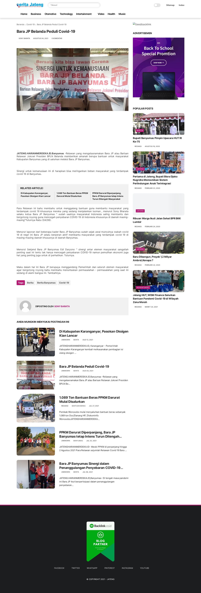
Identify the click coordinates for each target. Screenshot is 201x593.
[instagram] (178, 14)
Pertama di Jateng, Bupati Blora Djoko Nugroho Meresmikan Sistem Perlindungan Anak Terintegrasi (155, 180)
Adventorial (143, 288)
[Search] (97, 5)
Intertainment (84, 13)
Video (101, 13)
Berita (30, 282)
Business (36, 13)
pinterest (109, 568)
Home (24, 13)
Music (122, 13)
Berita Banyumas (46, 282)
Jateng (140, 169)
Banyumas (78, 441)
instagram (127, 568)
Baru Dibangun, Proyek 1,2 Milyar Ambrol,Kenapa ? (152, 258)
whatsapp (92, 568)
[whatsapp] (169, 14)
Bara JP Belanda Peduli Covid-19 (84, 366)
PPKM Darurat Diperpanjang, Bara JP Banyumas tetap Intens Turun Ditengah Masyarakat (107, 196)
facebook (59, 568)
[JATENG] (30, 6)
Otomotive (50, 13)
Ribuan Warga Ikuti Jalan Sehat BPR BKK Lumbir (157, 220)
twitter (76, 568)
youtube (144, 568)
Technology (66, 13)
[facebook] (159, 14)
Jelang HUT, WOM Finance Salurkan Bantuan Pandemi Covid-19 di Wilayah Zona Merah (155, 299)
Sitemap (170, 5)
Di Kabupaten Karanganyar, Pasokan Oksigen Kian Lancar (36, 194)
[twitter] (164, 14)
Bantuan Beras (78, 406)
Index (181, 5)
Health (111, 13)
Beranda (20, 24)
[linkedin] (42, 290)
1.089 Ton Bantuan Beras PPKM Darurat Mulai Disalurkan (72, 194)
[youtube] (183, 14)
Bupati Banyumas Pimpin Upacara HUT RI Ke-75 (157, 140)
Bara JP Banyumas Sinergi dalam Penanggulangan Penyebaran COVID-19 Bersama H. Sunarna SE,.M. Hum (90, 466)
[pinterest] (173, 14)
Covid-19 (30, 24)
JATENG (110, 579)
